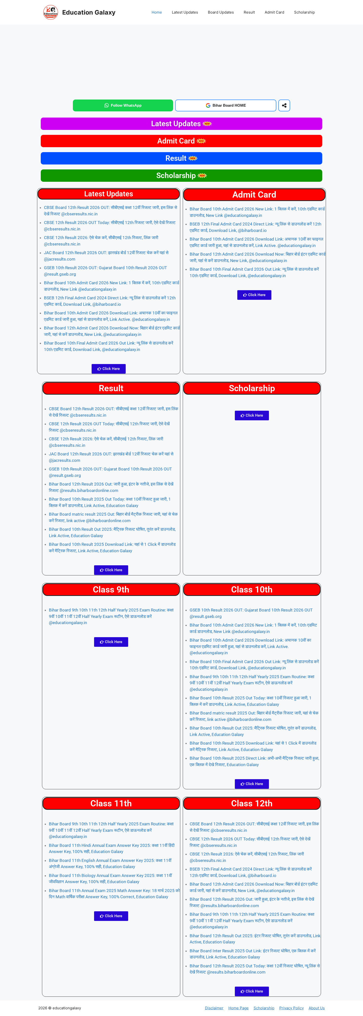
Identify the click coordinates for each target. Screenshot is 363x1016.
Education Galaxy (89, 12)
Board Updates (221, 12)
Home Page (238, 1008)
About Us (317, 1008)
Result (249, 12)
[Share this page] (284, 105)
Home (157, 12)
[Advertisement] (181, 61)
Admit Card (274, 12)
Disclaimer (214, 1008)
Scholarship (304, 12)
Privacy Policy (291, 1008)
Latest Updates (185, 12)
